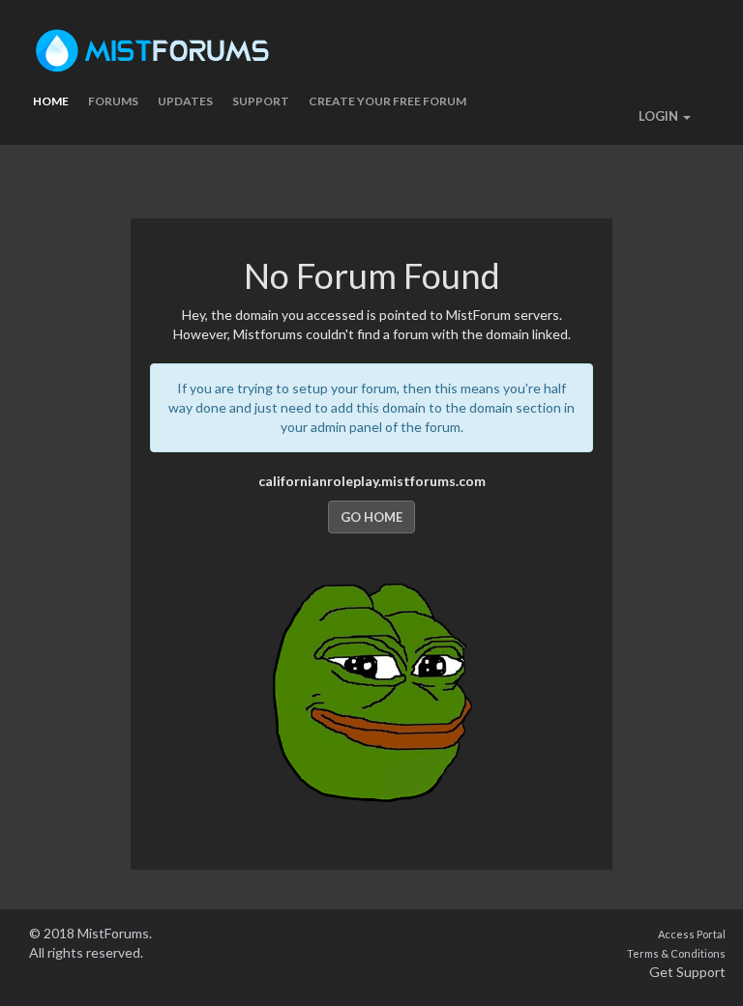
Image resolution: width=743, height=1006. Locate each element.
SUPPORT (260, 101)
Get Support (687, 971)
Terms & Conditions (676, 953)
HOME (51, 101)
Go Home (371, 517)
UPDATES (185, 101)
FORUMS (113, 101)
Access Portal (692, 934)
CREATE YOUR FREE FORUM (387, 101)
